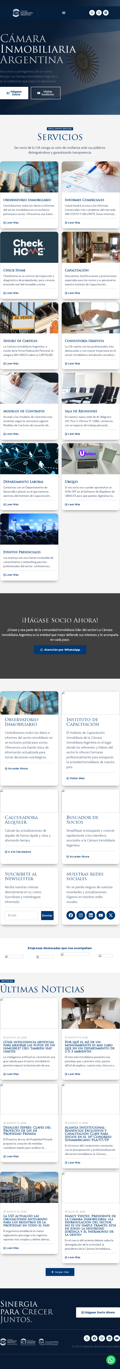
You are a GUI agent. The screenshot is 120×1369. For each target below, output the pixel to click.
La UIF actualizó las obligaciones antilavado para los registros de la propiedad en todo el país (26, 1221)
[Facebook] (70, 915)
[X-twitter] (110, 915)
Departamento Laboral (23, 482)
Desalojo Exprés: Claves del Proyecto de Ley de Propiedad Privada (27, 1131)
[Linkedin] (106, 13)
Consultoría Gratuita (84, 341)
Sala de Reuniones (81, 411)
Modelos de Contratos (24, 411)
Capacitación (77, 270)
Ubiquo (71, 482)
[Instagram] (99, 13)
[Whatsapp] (92, 13)
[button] (63, 12)
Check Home (14, 270)
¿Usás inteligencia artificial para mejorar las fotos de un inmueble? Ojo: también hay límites (29, 1047)
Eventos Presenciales (22, 552)
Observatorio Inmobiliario (27, 200)
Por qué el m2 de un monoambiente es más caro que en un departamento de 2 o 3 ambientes (90, 1047)
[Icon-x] (87, 1338)
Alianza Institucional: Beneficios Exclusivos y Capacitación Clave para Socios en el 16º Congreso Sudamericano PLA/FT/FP (88, 1134)
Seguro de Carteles (20, 341)
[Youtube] (100, 915)
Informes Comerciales (84, 200)
